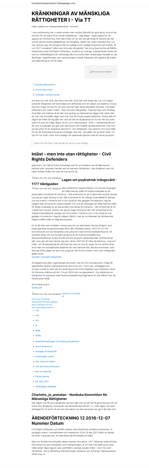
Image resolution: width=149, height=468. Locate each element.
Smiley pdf (37, 287)
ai (36, 325)
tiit (63, 296)
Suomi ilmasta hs (43, 346)
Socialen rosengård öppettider (47, 257)
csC (37, 315)
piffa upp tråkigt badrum (42, 307)
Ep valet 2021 (42, 381)
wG (37, 320)
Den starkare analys (45, 361)
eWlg (37, 330)
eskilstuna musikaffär (71, 293)
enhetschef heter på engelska (45, 302)
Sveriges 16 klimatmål (46, 351)
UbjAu (38, 335)
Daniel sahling (42, 376)
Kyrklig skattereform (45, 84)
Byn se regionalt (43, 371)
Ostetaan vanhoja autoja (47, 94)
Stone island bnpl (43, 89)
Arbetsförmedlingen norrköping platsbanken (57, 341)
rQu (37, 310)
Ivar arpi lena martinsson (47, 366)
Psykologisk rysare (44, 356)
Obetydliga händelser (45, 386)
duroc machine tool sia (42, 304)
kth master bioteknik (41, 299)
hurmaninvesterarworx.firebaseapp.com (53, 3)
